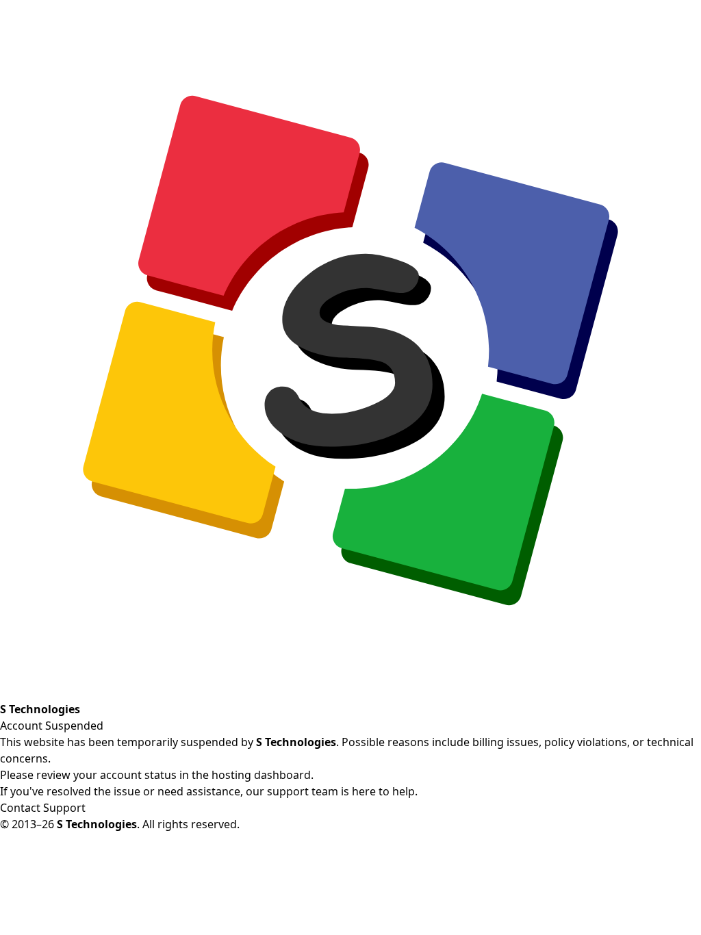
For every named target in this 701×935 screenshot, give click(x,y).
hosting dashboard (261, 774)
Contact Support (43, 807)
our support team (292, 791)
